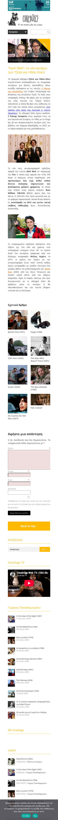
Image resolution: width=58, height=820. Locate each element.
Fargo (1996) (36, 332)
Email (18, 480)
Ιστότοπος (12, 488)
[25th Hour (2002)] (17, 355)
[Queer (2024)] (17, 384)
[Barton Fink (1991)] (17, 329)
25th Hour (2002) (16, 358)
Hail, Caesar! (36, 407)
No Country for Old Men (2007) (17, 417)
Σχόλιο (29, 448)
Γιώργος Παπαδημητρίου (33, 60)
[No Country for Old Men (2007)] (17, 413)
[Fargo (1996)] (40, 329)
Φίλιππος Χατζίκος (34, 762)
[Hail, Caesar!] (40, 405)
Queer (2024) (14, 387)
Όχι (35, 816)
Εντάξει (26, 816)
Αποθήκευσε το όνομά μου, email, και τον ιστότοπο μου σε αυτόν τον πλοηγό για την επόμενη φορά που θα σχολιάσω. (29, 504)
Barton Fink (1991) (16, 332)
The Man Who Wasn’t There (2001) (40, 359)
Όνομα (18, 471)
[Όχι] (54, 809)
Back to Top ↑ (29, 526)
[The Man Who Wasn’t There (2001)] (40, 355)
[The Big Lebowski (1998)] (40, 384)
